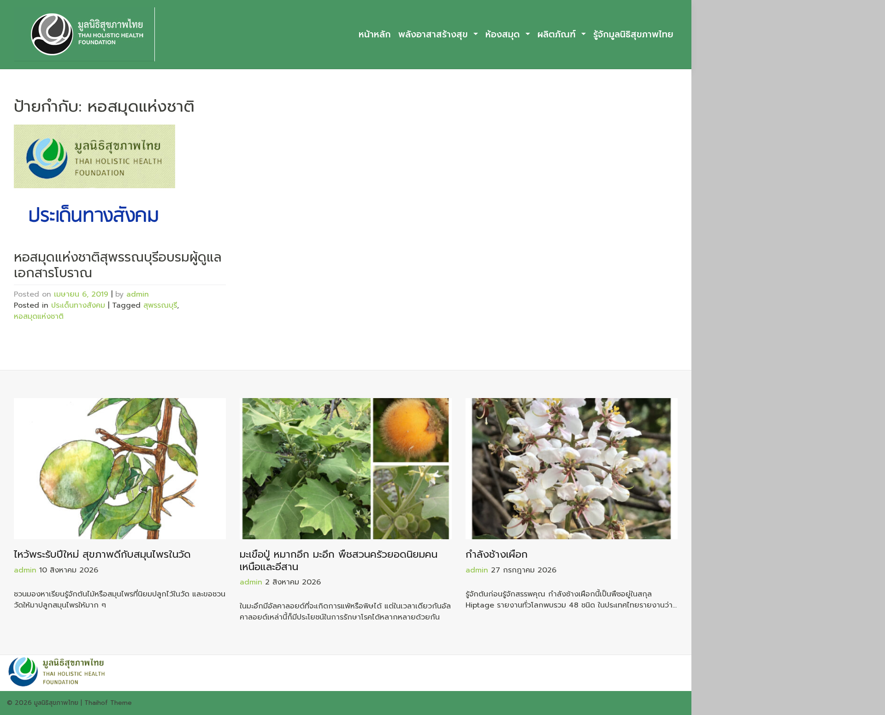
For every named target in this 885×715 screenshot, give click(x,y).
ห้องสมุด (504, 34)
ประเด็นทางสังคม (78, 305)
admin (137, 294)
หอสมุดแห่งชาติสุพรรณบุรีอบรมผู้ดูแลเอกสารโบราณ (118, 265)
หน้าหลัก (375, 34)
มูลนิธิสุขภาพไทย (56, 703)
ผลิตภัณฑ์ (558, 34)
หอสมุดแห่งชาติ (39, 316)
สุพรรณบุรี (160, 305)
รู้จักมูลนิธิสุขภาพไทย (633, 34)
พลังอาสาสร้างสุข (434, 34)
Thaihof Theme (108, 703)
